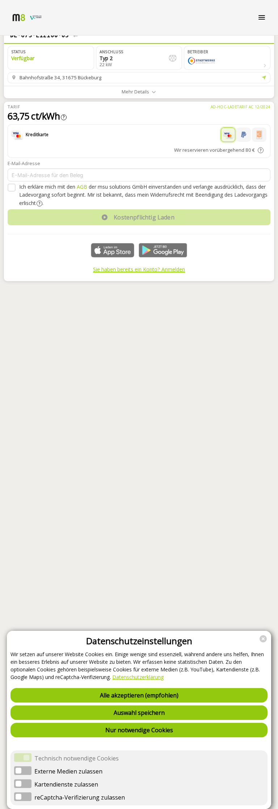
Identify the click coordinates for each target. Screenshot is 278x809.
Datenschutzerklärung (138, 677)
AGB (82, 186)
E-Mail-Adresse (24, 163)
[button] (227, 58)
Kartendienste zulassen (66, 784)
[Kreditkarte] (228, 134)
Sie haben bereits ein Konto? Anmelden (139, 269)
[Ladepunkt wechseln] (75, 35)
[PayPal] (243, 134)
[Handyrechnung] (259, 134)
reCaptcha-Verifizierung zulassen (79, 797)
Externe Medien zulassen (68, 771)
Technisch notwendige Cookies (76, 758)
